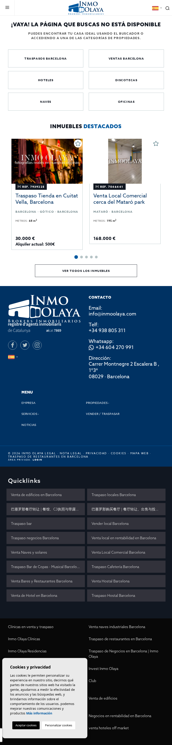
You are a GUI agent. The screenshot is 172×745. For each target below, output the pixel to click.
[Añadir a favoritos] (78, 143)
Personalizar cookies (58, 725)
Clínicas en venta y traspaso (31, 626)
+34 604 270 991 (115, 348)
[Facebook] (12, 345)
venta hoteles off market (109, 728)
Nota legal (71, 453)
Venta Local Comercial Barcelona (118, 552)
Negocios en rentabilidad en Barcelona (120, 716)
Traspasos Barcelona (45, 58)
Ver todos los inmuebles (86, 271)
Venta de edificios (103, 698)
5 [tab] (96, 257)
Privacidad (96, 453)
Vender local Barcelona (110, 523)
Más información (39, 713)
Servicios (29, 414)
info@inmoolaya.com (112, 314)
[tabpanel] (47, 194)
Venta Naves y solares (29, 552)
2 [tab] (81, 257)
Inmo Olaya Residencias (27, 651)
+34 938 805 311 (107, 330)
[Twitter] (24, 345)
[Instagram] (37, 345)
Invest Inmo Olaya (103, 668)
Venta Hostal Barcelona (110, 581)
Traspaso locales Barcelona (114, 494)
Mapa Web (139, 453)
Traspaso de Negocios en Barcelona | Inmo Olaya (123, 654)
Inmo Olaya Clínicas (24, 639)
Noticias (29, 425)
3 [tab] (86, 257)
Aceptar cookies (26, 725)
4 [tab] (91, 257)
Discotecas (126, 80)
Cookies (119, 453)
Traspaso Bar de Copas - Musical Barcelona (46, 566)
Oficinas (126, 102)
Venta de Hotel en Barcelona (34, 595)
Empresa (28, 403)
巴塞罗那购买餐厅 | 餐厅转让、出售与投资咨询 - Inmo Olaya (129, 509)
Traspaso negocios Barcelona (35, 538)
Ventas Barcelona (126, 58)
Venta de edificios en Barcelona (36, 494)
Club (92, 680)
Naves (45, 102)
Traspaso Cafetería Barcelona (115, 566)
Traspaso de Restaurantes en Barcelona (48, 457)
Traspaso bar (21, 523)
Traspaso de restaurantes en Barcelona (120, 639)
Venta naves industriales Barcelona (117, 626)
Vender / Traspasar (103, 414)
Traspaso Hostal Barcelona (113, 595)
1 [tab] (76, 257)
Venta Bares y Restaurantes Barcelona (41, 581)
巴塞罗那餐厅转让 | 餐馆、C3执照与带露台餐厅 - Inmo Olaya (48, 509)
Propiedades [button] (97, 403)
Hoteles (46, 80)
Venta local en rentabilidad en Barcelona (124, 538)
